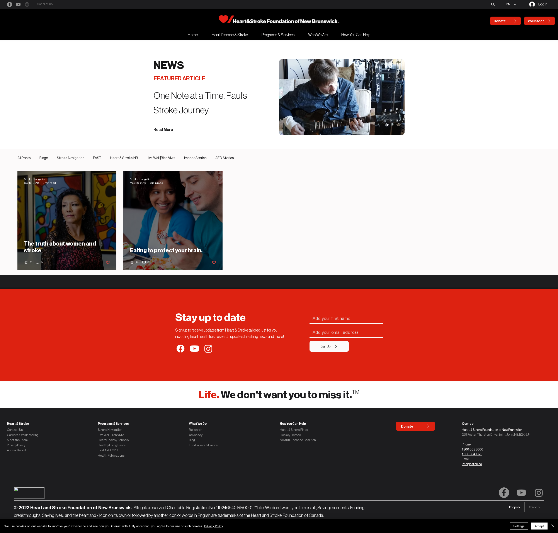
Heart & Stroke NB (124, 158)
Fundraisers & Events (203, 445)
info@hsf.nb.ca (472, 464)
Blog (192, 440)
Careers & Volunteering (23, 435)
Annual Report (16, 450)
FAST (97, 158)
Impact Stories (195, 158)
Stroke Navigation (70, 158)
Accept (539, 526)
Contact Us (15, 430)
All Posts (24, 158)
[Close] (552, 526)
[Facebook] (9, 4)
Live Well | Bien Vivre (111, 435)
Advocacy (195, 435)
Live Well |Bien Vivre (161, 158)
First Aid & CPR (108, 450)
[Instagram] (27, 4)
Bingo (43, 158)
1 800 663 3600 (472, 449)
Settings (518, 526)
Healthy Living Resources (113, 445)
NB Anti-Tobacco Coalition (298, 440)
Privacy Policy (16, 445)
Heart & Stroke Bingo (294, 430)
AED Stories (224, 158)
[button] (493, 4)
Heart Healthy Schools (113, 440)
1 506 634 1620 (472, 454)
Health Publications (111, 455)
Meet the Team (17, 440)
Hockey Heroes (290, 435)
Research (195, 430)
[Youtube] (18, 4)
